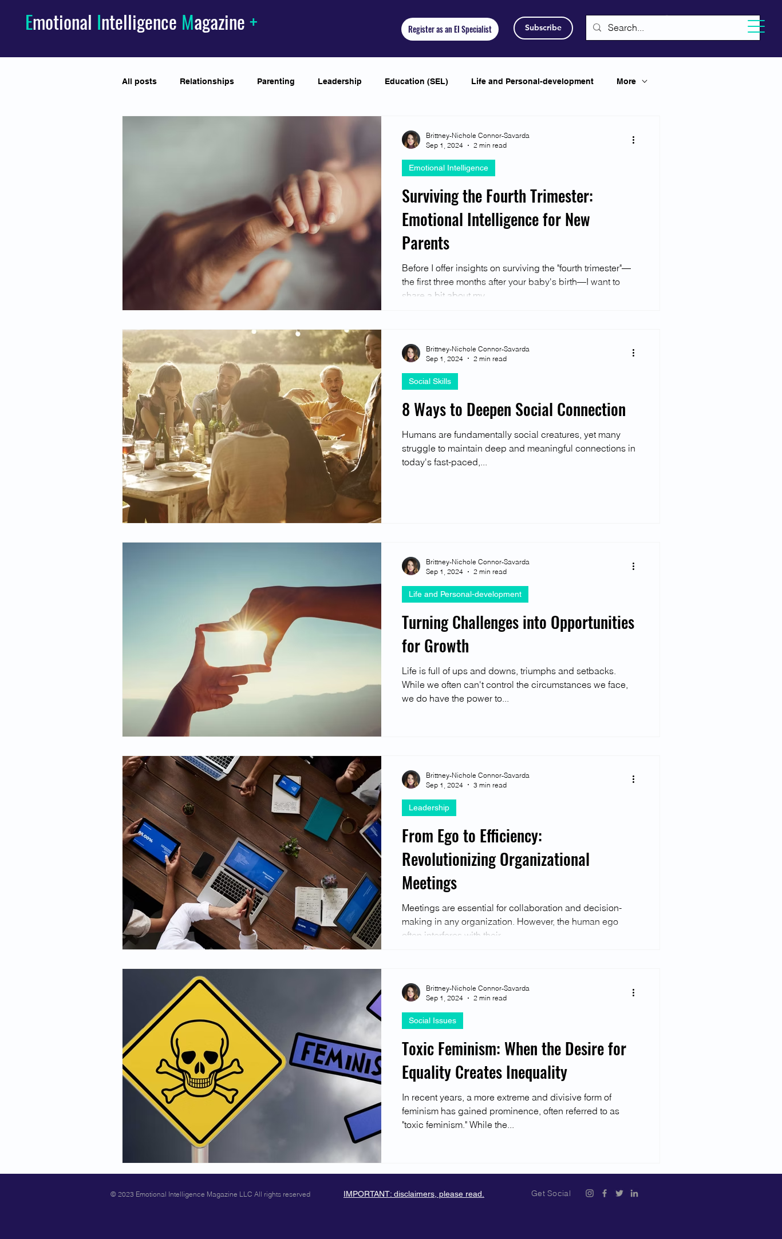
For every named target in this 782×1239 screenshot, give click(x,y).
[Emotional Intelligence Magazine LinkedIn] (634, 1193)
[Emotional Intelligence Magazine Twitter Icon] (619, 1193)
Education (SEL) (416, 81)
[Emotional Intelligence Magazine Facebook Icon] (604, 1193)
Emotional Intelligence (448, 167)
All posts (139, 81)
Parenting (276, 81)
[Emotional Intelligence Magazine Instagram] (589, 1193)
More (626, 81)
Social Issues (432, 1020)
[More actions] (637, 140)
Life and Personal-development (532, 81)
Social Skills (430, 381)
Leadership (340, 81)
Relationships (207, 81)
